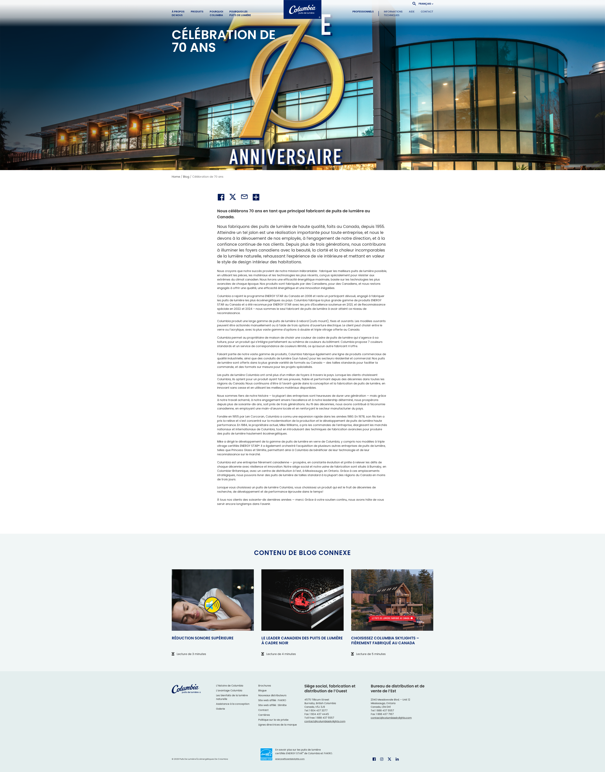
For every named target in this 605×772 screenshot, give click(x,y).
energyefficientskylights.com (290, 759)
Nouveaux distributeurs (272, 695)
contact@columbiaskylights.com (324, 721)
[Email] (244, 197)
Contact (263, 710)
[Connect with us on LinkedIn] (397, 759)
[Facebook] (221, 197)
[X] (233, 197)
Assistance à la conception (232, 704)
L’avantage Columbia (229, 690)
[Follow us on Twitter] (389, 759)
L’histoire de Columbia (230, 685)
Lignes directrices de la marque (277, 724)
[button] (426, 4)
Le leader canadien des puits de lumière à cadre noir (302, 640)
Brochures (264, 685)
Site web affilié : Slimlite (272, 705)
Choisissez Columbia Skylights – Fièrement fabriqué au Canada (385, 640)
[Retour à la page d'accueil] (302, 9)
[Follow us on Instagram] (381, 759)
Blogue (262, 690)
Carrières (264, 715)
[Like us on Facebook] (374, 759)
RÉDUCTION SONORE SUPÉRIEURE (202, 638)
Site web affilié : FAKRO (272, 700)
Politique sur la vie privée (273, 720)
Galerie (220, 709)
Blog (186, 177)
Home (176, 177)
